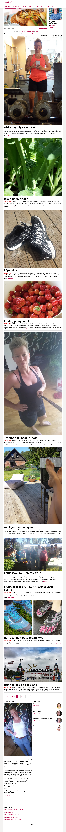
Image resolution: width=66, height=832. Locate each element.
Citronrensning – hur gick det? (13, 819)
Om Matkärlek (35, 827)
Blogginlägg (7, 130)
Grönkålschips (9, 812)
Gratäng (24, 31)
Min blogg (52, 25)
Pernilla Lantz (7, 795)
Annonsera (30, 827)
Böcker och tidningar (19, 6)
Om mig (52, 27)
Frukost (29, 31)
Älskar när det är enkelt (11, 817)
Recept (7, 6)
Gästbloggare (33, 6)
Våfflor (36, 31)
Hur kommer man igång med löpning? (15, 809)
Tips (33, 34)
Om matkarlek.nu (46, 6)
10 (27, 696)
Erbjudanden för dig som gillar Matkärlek (51, 35)
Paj (33, 31)
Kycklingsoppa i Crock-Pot (12, 814)
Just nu (7, 34)
